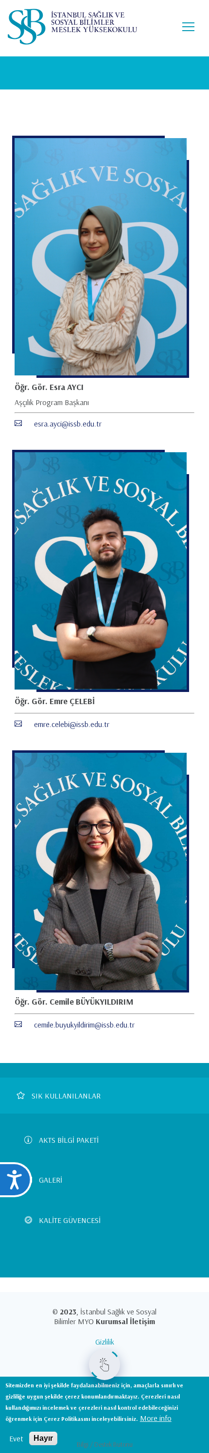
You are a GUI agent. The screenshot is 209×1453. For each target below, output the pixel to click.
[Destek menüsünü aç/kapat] (104, 1364)
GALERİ (50, 1180)
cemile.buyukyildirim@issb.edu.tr (84, 1024)
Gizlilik (104, 1342)
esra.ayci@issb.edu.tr (68, 423)
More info (156, 1418)
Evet (16, 1438)
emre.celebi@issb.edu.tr (71, 724)
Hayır (43, 1438)
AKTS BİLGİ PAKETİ (69, 1140)
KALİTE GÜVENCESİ (70, 1220)
